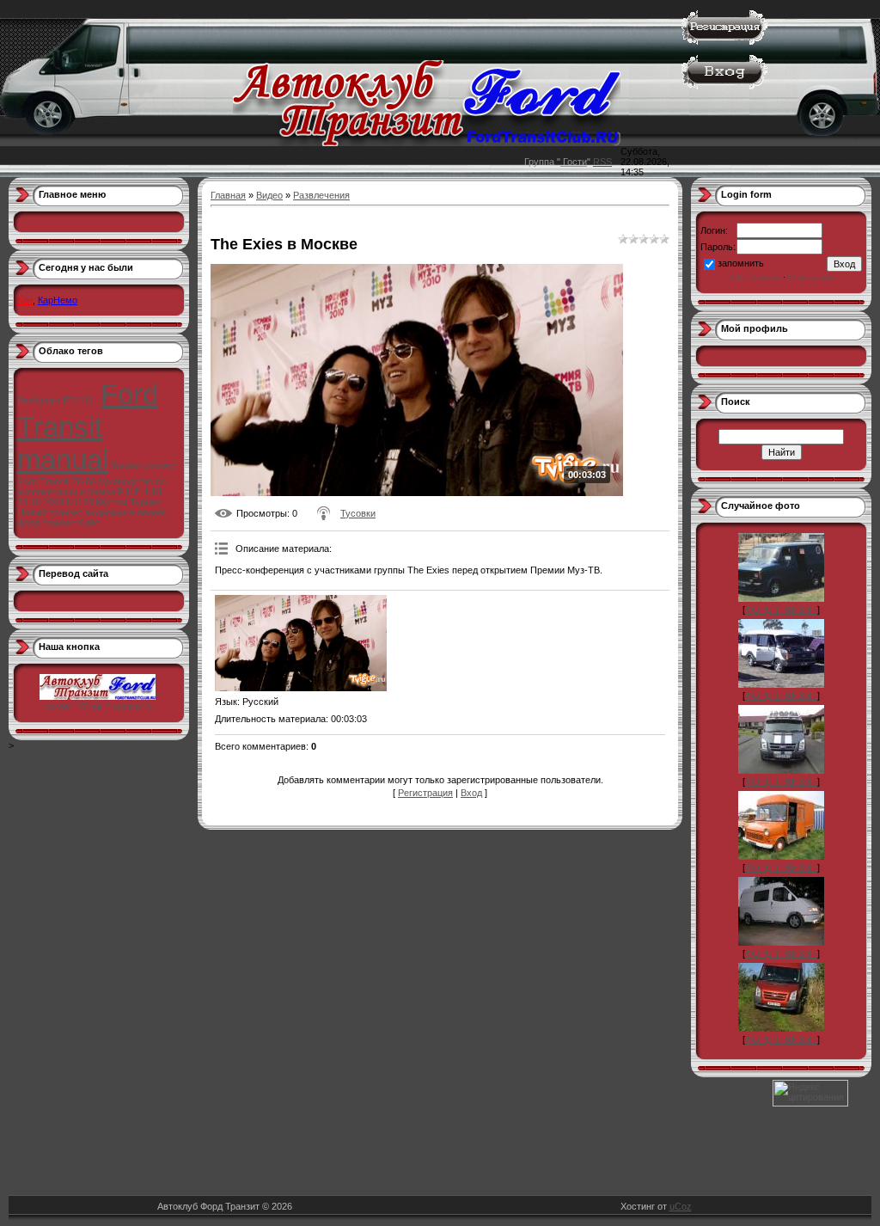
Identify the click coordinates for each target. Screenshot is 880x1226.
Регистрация (425, 793)
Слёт (89, 523)
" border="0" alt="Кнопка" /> (102, 701)
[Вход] (724, 86)
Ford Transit (87, 410)
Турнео (145, 502)
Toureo (125, 466)
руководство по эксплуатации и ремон (91, 486)
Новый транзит (49, 512)
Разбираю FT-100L (57, 400)
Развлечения (321, 195)
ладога (151, 512)
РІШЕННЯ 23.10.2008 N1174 (89, 497)
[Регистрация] (724, 41)
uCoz (680, 1206)
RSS (602, 161)
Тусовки (358, 513)
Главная (228, 195)
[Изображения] (301, 643)
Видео (269, 195)
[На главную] (426, 143)
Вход (471, 793)
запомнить (741, 263)
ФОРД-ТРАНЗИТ (781, 609)
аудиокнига (109, 512)
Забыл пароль (755, 277)
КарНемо (57, 300)
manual (62, 459)
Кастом (111, 502)
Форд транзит (46, 523)
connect (159, 466)
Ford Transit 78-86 (56, 481)
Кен (25, 300)
